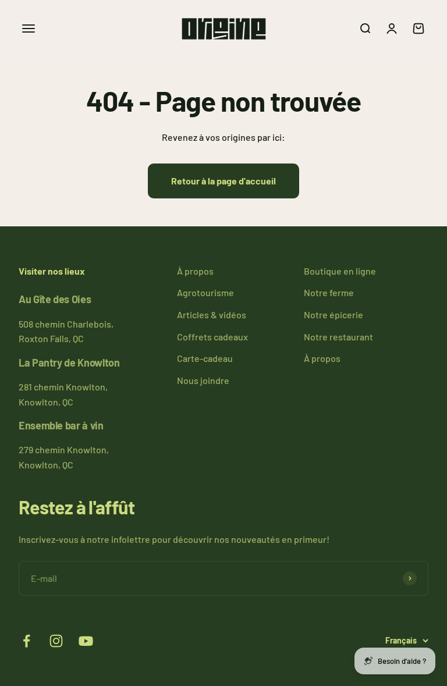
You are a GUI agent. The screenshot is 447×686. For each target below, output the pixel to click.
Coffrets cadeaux (212, 336)
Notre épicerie (333, 314)
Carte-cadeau (205, 358)
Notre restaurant (338, 336)
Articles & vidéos (211, 314)
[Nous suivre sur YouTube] (86, 641)
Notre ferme (329, 292)
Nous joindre (203, 380)
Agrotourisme (205, 292)
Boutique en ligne (340, 270)
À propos (195, 270)
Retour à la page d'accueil (223, 180)
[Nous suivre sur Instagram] (56, 641)
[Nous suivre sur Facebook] (26, 641)
